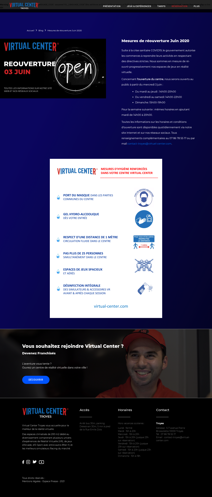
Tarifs (161, 6)
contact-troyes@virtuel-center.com (149, 143)
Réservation (179, 6)
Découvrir (36, 379)
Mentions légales (31, 481)
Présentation (112, 6)
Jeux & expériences (139, 6)
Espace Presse (50, 481)
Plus (197, 6)
